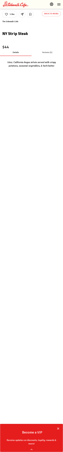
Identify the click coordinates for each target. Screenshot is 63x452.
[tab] (16, 52)
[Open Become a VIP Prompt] (31, 449)
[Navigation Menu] (59, 4)
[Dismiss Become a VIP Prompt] (58, 428)
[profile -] (51, 4)
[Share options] (22, 14)
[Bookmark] (30, 14)
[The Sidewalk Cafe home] (15, 4)
